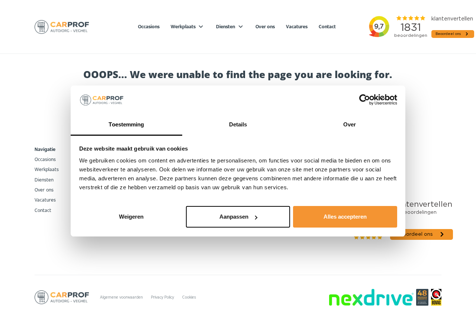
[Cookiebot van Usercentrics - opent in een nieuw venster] (364, 99)
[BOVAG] (436, 297)
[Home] (62, 27)
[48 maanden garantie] (422, 297)
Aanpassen (233, 216)
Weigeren (131, 216)
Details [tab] (238, 124)
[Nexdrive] (371, 297)
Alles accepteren (345, 216)
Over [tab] (349, 124)
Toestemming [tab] (126, 124)
